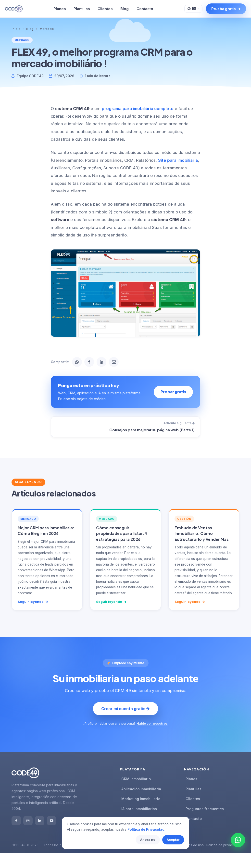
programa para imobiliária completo (138, 108)
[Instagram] (28, 820)
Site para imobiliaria (178, 160)
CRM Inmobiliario (136, 779)
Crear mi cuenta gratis (123, 708)
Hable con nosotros (152, 723)
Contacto (145, 9)
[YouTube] (51, 820)
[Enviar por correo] (114, 362)
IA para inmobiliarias (139, 809)
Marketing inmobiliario (140, 799)
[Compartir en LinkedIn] (101, 362)
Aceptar (173, 839)
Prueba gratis (224, 9)
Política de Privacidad (145, 829)
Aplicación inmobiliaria (141, 789)
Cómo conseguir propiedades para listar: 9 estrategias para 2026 (122, 533)
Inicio (16, 29)
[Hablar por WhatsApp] (238, 840)
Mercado (46, 29)
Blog (124, 9)
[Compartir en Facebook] (89, 362)
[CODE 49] (14, 8)
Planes (59, 9)
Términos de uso (191, 845)
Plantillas (82, 9)
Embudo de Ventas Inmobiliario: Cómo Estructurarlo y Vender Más (202, 533)
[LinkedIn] (39, 820)
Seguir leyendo (31, 602)
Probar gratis (173, 391)
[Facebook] (16, 820)
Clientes (105, 9)
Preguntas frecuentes (205, 809)
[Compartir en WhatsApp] (77, 362)
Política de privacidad (222, 845)
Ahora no (147, 839)
